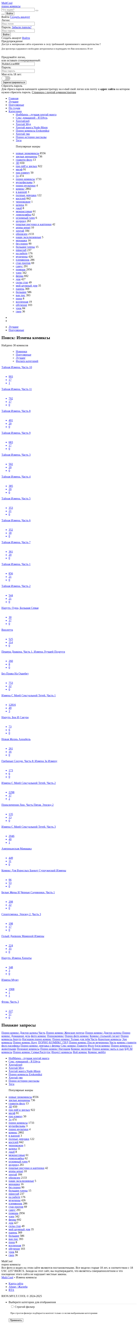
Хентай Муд (23, 124)
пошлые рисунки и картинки (34, 224)
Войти (9, 13)
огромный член (25, 217)
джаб (19, 208)
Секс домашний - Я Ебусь (31, 117)
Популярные (16, 104)
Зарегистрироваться (14, 82)
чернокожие (23, 201)
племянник (22, 259)
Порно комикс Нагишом (55, 1048)
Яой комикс (80, 1052)
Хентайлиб (22, 120)
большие (21, 292)
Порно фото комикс (77, 1036)
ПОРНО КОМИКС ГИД (53, 1042)
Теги (19, 140)
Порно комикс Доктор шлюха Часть (23, 1032)
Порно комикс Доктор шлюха (103, 1032)
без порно (22, 243)
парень (20, 288)
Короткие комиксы (109, 1039)
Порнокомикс (55, 1036)
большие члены (25, 246)
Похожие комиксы (28, 1048)
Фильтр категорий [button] (27, 361)
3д (17, 175)
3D (17, 162)
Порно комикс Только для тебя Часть (74, 1039)
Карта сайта (16, 1283)
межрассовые (24, 211)
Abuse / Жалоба (18, 1286)
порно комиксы (25, 179)
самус (19, 266)
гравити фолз (24, 159)
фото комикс (38, 1036)
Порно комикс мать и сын (108, 1048)
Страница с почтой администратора (54, 92)
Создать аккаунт (20, 16)
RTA (11, 1289)
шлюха (20, 204)
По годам (14, 108)
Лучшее (20, 357)
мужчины (22, 256)
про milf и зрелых (26, 166)
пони (19, 298)
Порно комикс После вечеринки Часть (92, 1042)
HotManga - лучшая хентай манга (36, 114)
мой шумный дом (26, 285)
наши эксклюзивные (28, 237)
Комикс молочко (81, 1048)
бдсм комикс (102, 1045)
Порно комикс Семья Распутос (32, 1052)
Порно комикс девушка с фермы (40, 1045)
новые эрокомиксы (27, 153)
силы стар (22, 282)
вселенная (22, 301)
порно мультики (26, 185)
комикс (20, 188)
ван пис (20, 295)
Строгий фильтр (25, 1306)
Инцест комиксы (61, 1052)
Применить (16, 1320)
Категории (15, 111)
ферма (19, 275)
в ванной (21, 192)
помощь (21, 269)
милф (19, 169)
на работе (21, 253)
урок (19, 308)
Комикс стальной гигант (105, 1036)
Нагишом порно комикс (37, 1039)
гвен (18, 311)
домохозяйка (23, 214)
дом (18, 279)
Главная (13, 98)
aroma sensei (23, 227)
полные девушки (26, 195)
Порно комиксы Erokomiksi (32, 130)
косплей (21, 198)
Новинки (21, 351)
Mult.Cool (7, 1277)
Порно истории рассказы (31, 137)
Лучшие (14, 101)
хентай (20, 230)
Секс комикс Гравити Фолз (77, 1045)
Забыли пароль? (21, 27)
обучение (21, 305)
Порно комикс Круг (25, 1042)
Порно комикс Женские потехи (65, 1032)
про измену (23, 172)
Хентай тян (23, 133)
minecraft (21, 250)
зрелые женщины (26, 156)
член (19, 272)
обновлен (21, 233)
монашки (21, 240)
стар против (23, 263)
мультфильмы (24, 182)
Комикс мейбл (97, 1052)
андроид (21, 221)
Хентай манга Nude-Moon (32, 127)
